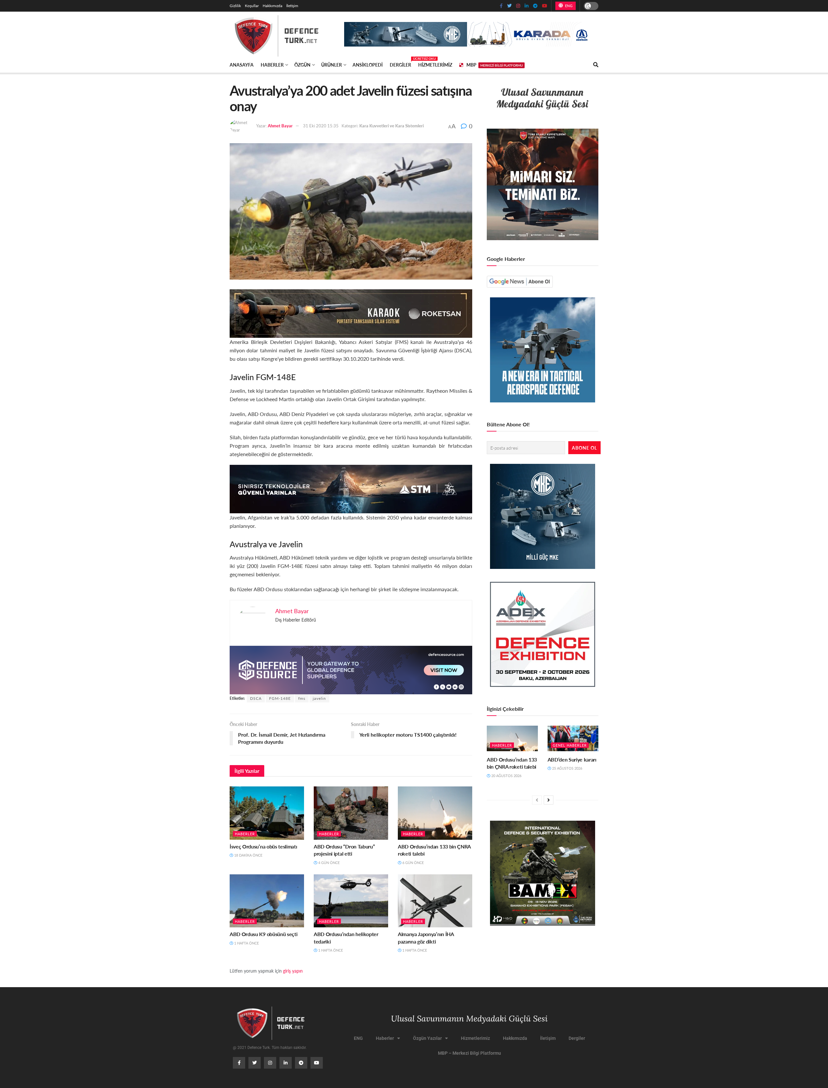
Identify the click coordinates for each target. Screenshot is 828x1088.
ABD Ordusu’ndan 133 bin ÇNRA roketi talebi (434, 850)
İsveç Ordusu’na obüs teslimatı (263, 846)
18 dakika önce (247, 855)
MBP (494, 64)
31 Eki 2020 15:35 (321, 126)
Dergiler (400, 63)
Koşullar (252, 5)
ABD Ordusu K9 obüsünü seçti (263, 934)
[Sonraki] (548, 800)
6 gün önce (412, 862)
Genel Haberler (570, 745)
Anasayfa (242, 64)
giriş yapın (293, 970)
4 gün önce (328, 862)
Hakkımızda (272, 5)
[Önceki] (537, 800)
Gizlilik (235, 5)
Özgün (302, 64)
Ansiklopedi (368, 64)
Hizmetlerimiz (435, 64)
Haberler (272, 64)
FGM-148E (280, 698)
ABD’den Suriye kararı (572, 759)
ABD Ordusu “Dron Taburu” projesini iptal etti (344, 850)
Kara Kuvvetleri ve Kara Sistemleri (391, 126)
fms (301, 698)
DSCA (256, 698)
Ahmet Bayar (280, 126)
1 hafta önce (246, 943)
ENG (568, 5)
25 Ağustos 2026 (566, 768)
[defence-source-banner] (351, 669)
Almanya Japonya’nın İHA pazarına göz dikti (426, 937)
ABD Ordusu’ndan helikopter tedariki (346, 937)
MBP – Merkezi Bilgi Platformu (469, 1053)
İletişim (292, 5)
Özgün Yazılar (427, 1038)
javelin (319, 698)
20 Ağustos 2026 (505, 775)
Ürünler (331, 64)
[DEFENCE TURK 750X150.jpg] (351, 488)
